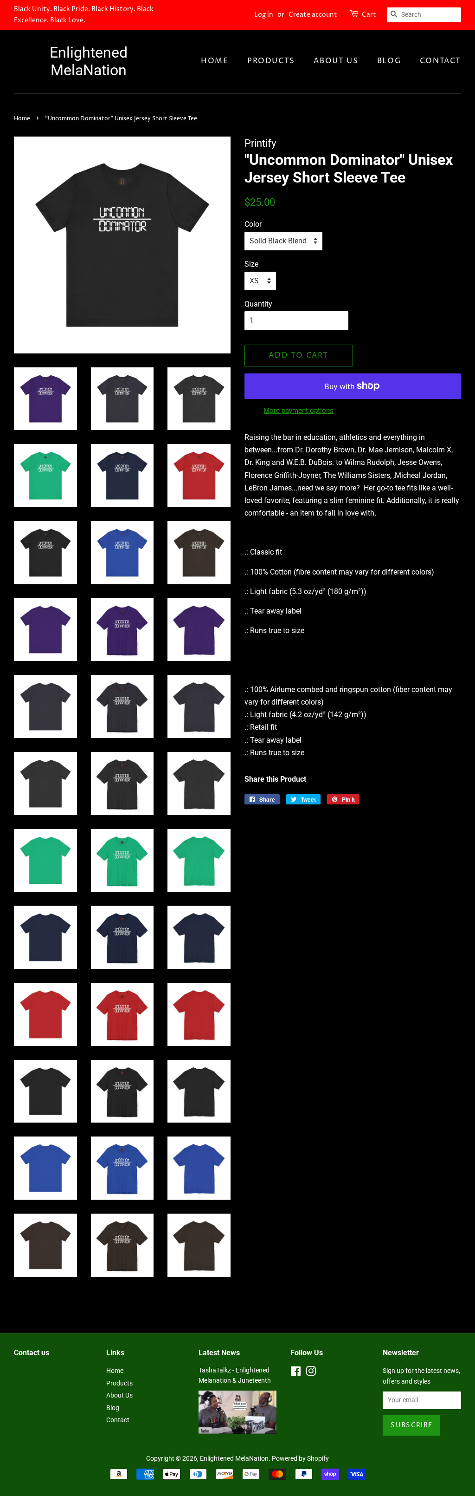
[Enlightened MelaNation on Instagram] (311, 1373)
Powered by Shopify (300, 1458)
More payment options (298, 410)
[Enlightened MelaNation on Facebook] (295, 1373)
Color (253, 224)
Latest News (219, 1352)
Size (251, 264)
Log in (263, 14)
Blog (389, 61)
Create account (313, 14)
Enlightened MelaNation (89, 61)
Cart (369, 14)
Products (271, 61)
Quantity (258, 304)
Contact (440, 61)
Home (214, 61)
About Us (336, 61)
